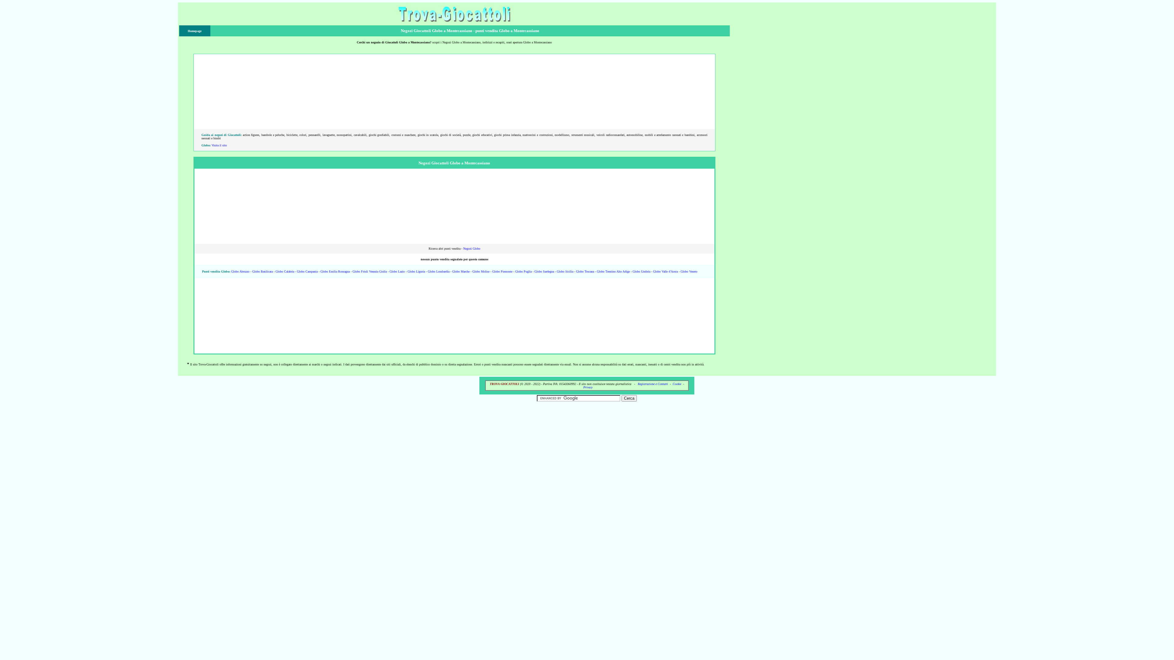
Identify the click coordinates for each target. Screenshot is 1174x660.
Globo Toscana (585, 271)
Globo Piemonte (502, 271)
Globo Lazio (397, 271)
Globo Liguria (416, 271)
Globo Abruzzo (240, 271)
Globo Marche (461, 271)
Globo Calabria (284, 271)
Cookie (677, 384)
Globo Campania (307, 271)
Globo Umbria (641, 271)
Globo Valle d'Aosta (665, 271)
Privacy (588, 387)
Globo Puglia (523, 271)
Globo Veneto (689, 271)
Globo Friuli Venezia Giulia (370, 271)
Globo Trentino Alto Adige (613, 271)
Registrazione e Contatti (653, 384)
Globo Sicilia (565, 271)
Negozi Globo (471, 248)
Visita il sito (219, 145)
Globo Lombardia (438, 271)
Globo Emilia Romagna (335, 271)
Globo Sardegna (544, 271)
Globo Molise (480, 271)
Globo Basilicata (262, 271)
